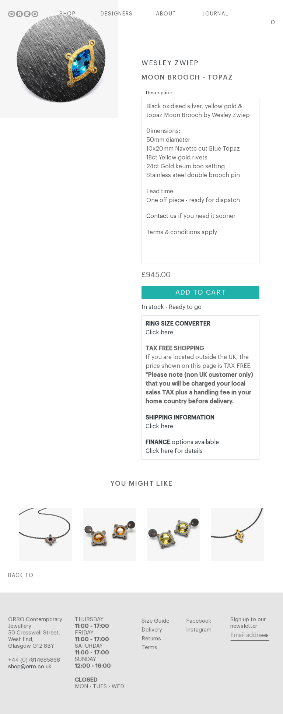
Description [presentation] (159, 92)
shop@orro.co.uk (29, 666)
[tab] (159, 92)
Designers (117, 14)
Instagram (199, 630)
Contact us (161, 216)
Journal (215, 14)
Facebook (198, 621)
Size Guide (155, 621)
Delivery (152, 630)
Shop (67, 14)
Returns (151, 638)
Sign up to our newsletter (248, 623)
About (166, 14)
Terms (149, 647)
